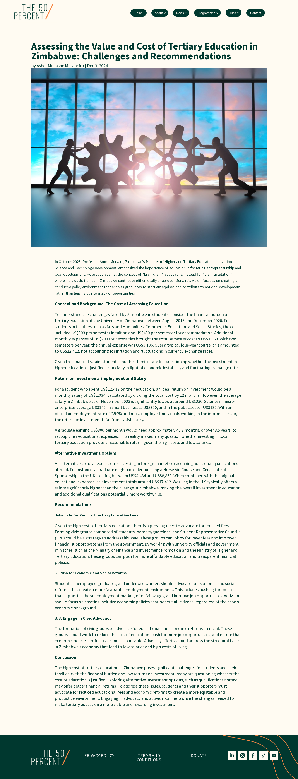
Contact (255, 13)
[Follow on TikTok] (263, 755)
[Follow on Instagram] (242, 755)
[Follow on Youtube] (274, 755)
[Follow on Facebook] (253, 755)
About (159, 13)
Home (138, 13)
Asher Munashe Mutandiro (60, 65)
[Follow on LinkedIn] (232, 755)
